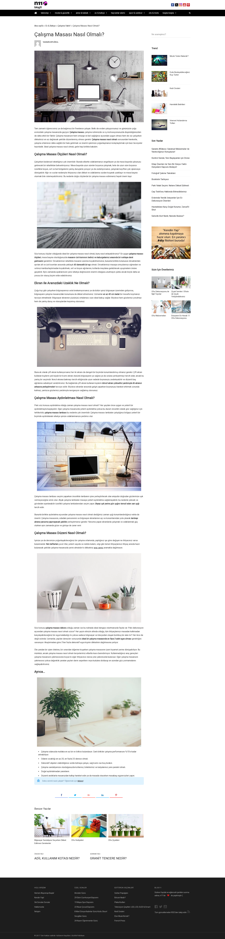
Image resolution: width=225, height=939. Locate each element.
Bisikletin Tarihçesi (160, 179)
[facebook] (157, 907)
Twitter (176, 4)
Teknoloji (45, 13)
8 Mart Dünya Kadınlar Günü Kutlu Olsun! (90, 911)
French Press (119, 921)
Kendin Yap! (39, 898)
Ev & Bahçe (100, 13)
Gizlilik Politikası (78, 936)
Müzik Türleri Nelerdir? (179, 56)
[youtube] (166, 907)
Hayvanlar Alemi (118, 13)
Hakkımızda (39, 907)
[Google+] (88, 795)
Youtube (184, 4)
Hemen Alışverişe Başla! (44, 893)
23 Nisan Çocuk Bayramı (84, 907)
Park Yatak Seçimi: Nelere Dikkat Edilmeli (170, 185)
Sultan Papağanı (121, 893)
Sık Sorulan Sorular (42, 902)
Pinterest (188, 4)
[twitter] (161, 907)
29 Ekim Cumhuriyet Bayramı (86, 898)
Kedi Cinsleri (175, 88)
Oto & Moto (154, 13)
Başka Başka (168, 13)
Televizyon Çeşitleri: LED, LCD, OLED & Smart (132, 907)
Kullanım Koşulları (63, 936)
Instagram (180, 4)
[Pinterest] (116, 795)
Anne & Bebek (82, 13)
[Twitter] (75, 795)
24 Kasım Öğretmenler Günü (86, 921)
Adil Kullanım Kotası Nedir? (57, 858)
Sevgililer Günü (80, 916)
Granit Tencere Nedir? (108, 858)
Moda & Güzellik (62, 13)
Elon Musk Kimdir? (121, 916)
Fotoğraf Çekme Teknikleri (164, 173)
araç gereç (98, 547)
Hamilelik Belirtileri (177, 104)
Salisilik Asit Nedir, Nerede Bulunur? (168, 216)
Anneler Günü (80, 893)
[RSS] (188, 912)
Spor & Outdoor (135, 13)
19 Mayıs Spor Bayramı (83, 902)
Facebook (172, 4)
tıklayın (80, 781)
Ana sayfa (38, 26)
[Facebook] (61, 795)
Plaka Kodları (119, 902)
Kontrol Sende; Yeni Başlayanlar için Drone (171, 158)
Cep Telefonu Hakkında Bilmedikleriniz (169, 191)
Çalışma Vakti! (64, 26)
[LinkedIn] (102, 795)
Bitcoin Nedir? (120, 898)
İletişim (37, 911)
